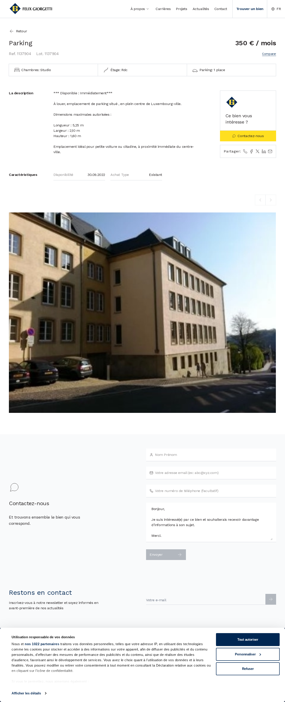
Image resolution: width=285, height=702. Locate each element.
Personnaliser (245, 654)
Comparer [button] (269, 54)
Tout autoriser (247, 639)
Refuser (248, 669)
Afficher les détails (26, 693)
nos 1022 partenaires (42, 644)
